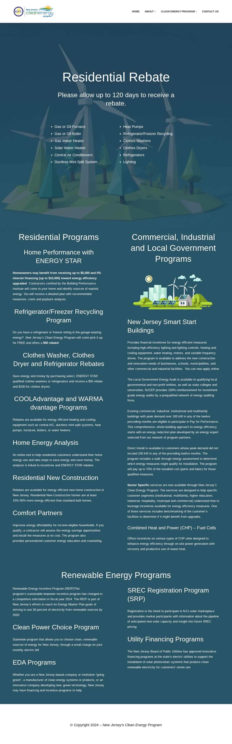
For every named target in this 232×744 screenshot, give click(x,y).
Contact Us (210, 11)
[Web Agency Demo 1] (34, 11)
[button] (155, 11)
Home (136, 11)
